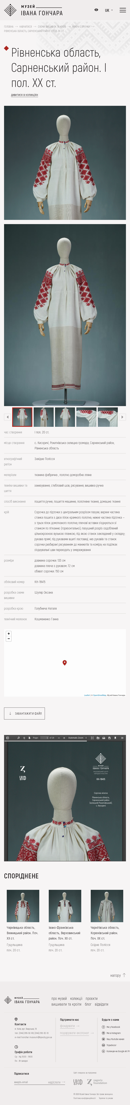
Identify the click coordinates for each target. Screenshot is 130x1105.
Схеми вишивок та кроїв (52, 26)
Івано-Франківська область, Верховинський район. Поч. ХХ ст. (64, 932)
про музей (59, 998)
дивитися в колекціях (24, 95)
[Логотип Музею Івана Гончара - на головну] (33, 10)
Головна (8, 26)
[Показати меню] (123, 10)
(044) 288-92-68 (26, 1033)
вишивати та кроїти (66, 1004)
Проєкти (92, 998)
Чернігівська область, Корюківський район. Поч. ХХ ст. (105, 932)
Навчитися (25, 26)
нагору (115, 975)
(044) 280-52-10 (42, 1033)
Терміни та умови (106, 1098)
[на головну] (22, 1001)
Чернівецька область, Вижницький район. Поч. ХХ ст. (22, 932)
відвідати (101, 1004)
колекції (76, 998)
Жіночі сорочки (81, 26)
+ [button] (9, 634)
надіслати (54, 1082)
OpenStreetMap (99, 695)
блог (88, 1004)
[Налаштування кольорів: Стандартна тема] (96, 10)
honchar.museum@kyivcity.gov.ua (36, 1037)
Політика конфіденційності (84, 1098)
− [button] (9, 639)
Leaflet (87, 695)
